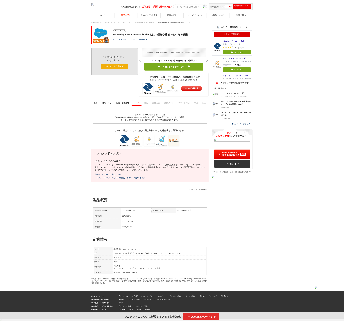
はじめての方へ (195, 15)
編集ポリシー (162, 296)
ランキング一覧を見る (240, 124)
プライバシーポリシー (176, 296)
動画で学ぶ (241, 15)
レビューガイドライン (148, 296)
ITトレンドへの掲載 (125, 306)
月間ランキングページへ (174, 67)
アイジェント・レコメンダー (235, 58)
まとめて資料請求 (191, 88)
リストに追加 (238, 52)
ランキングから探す (148, 15)
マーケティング (110, 22)
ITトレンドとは (123, 296)
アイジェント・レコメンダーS (235, 76)
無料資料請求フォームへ (242, 7)
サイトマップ (213, 296)
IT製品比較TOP (96, 22)
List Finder (122, 309)
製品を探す (126, 15)
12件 (242, 48)
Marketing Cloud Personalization (145, 22)
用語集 (121, 303)
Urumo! (131, 309)
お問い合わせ (224, 296)
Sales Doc (148, 309)
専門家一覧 (147, 299)
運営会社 (202, 296)
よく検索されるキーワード (162, 299)
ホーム (103, 15)
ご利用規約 (134, 296)
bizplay (139, 309)
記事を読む (172, 15)
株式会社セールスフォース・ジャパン (130, 39)
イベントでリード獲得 (141, 306)
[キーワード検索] (204, 6)
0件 (240, 65)
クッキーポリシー (191, 296)
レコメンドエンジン (124, 22)
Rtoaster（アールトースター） (235, 41)
